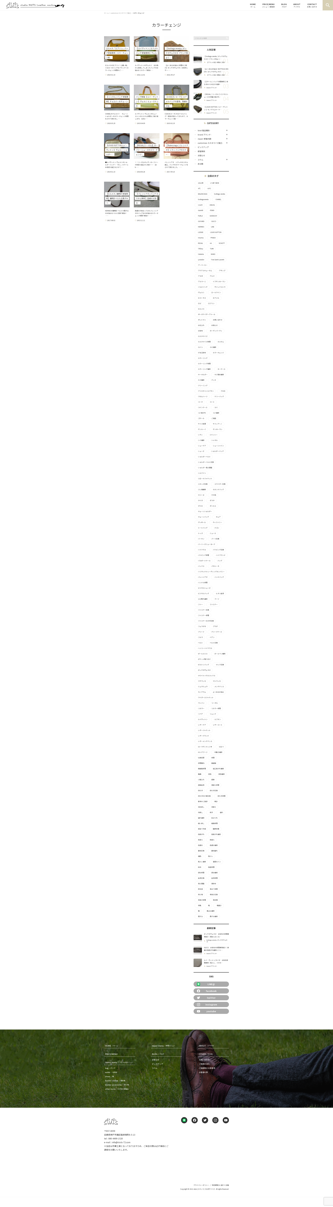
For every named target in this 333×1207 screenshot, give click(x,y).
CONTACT (312, 5)
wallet (111, 1072)
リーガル (214, 703)
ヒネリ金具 (219, 593)
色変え (200, 840)
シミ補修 (200, 440)
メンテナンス (218, 686)
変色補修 (221, 774)
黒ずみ (200, 916)
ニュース (212, 533)
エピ (199, 303)
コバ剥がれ (201, 413)
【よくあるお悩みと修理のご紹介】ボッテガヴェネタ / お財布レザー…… (176, 67)
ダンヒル (212, 506)
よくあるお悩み (217, 692)
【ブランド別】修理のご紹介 (216, 62)
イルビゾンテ (202, 287)
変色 (209, 774)
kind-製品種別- (204, 130)
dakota (211, 205)
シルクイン (201, 473)
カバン (200, 347)
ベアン (211, 637)
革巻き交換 (213, 894)
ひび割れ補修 (202, 599)
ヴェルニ (200, 292)
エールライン (215, 292)
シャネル (214, 440)
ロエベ (220, 747)
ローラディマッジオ (204, 747)
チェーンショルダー (204, 511)
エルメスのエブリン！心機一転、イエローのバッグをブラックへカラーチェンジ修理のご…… (117, 67)
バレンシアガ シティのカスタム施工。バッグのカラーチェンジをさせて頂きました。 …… (176, 164)
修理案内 (200, 763)
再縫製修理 (201, 769)
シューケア (201, 446)
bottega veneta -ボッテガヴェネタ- (216, 940)
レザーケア (201, 725)
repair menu (163, 1045)
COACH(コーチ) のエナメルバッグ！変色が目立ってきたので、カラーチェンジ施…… (176, 116)
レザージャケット (203, 730)
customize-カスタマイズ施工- (210, 143)
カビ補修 (212, 347)
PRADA (212, 238)
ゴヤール (200, 418)
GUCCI (213, 221)
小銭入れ (200, 779)
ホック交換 (219, 665)
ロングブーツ (202, 752)
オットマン (201, 320)
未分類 (200, 164)
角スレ (210, 856)
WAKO (212, 254)
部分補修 (214, 873)
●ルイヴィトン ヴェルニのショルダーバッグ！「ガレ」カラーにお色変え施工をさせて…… (117, 164)
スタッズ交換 (202, 484)
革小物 (200, 894)
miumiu (200, 238)
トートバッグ (202, 528)
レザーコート (216, 725)
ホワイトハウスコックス (206, 675)
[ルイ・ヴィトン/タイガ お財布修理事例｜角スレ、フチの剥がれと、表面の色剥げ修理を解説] (198, 963)
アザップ (221, 270)
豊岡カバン (216, 862)
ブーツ (216, 599)
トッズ (200, 533)
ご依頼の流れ (204, 1064)
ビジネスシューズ (203, 588)
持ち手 (200, 790)
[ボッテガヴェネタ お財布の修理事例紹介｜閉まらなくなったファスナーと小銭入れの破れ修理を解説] (198, 937)
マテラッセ (201, 681)
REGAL (200, 243)
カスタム (220, 342)
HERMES (200, 227)
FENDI (211, 210)
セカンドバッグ (217, 489)
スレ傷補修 (201, 489)
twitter (211, 997)
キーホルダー (202, 374)
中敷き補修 (217, 752)
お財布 (200, 331)
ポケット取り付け (204, 659)
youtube (200, 260)
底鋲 (212, 779)
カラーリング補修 (204, 369)
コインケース (202, 407)
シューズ (200, 451)
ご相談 (213, 418)
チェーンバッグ (203, 517)
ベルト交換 (213, 643)
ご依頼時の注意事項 (207, 1068)
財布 (199, 867)
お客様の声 (203, 1072)
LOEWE (200, 232)
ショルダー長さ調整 (204, 467)
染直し (200, 812)
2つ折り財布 (214, 183)
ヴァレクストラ (219, 287)
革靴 (199, 905)
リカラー (200, 708)
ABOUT (296, 5)
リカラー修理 (215, 708)
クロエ (222, 391)
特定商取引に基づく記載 (220, 1185)
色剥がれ (200, 834)
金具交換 (200, 878)
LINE (212, 227)
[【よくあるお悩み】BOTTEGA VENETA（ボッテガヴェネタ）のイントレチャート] (198, 71)
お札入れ (200, 325)
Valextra (200, 254)
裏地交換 (200, 851)
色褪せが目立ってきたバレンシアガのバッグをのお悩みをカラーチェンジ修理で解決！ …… (146, 213)
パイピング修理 (203, 555)
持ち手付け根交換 (204, 796)
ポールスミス (202, 654)
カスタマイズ (202, 336)
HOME (253, 5)
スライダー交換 (219, 484)
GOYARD (200, 221)
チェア (217, 517)
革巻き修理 (201, 900)
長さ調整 (200, 883)
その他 (213, 495)
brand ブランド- (212, 87)
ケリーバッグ (218, 396)
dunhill (200, 210)
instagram (211, 1004)
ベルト (200, 643)
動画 (199, 774)
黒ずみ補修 (213, 916)
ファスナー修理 (203, 615)
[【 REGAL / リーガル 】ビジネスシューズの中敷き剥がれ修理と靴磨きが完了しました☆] (198, 97)
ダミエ (200, 506)
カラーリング (202, 358)
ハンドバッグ (218, 577)
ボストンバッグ (203, 665)
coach (200, 205)
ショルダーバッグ (217, 451)
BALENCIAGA (202, 194)
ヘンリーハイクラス (204, 648)
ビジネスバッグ (203, 593)
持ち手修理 (220, 796)
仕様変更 (200, 758)
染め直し (200, 807)
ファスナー (213, 604)
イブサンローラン (218, 281)
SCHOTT (221, 243)
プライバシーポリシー (201, 1185)
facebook (211, 990)
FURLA (200, 216)
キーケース (220, 369)
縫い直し (200, 823)
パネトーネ (214, 566)
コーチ (200, 402)
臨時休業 (215, 829)
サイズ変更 (201, 424)
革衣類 (214, 900)
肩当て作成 (201, 829)
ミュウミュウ (202, 686)
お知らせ (201, 155)
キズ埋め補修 (218, 374)
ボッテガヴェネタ (204, 670)
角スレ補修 (201, 862)
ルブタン (217, 719)
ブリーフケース (216, 632)
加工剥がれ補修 (217, 769)
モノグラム (201, 692)
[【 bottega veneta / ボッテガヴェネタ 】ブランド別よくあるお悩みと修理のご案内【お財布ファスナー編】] (198, 59)
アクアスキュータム (204, 270)
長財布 (213, 883)
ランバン (200, 703)
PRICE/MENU (268, 5)
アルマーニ (201, 281)
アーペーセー (202, 265)
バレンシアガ (202, 577)
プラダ (214, 626)
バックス (200, 566)
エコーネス (201, 298)
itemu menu (119, 1062)
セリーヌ (200, 495)
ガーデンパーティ (215, 331)
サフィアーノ (216, 424)
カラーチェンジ (217, 353)
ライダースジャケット (205, 697)
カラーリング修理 (204, 363)
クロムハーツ (202, 396)
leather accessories (117, 1084)
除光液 (200, 889)
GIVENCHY (212, 216)
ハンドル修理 (202, 582)
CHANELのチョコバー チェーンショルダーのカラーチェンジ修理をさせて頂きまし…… (117, 116)
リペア (200, 714)
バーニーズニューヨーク (206, 544)
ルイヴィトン (202, 719)
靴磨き (218, 905)
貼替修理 (210, 867)
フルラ (200, 637)
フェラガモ (201, 626)
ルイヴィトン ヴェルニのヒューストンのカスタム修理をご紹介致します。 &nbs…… (146, 116)
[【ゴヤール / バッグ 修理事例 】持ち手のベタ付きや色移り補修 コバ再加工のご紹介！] (198, 84)
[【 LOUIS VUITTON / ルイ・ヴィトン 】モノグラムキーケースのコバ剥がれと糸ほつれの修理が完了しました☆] (198, 109)
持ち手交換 (213, 790)
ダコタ (211, 500)
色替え (211, 840)
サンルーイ (201, 429)
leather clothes (115, 1080)
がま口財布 (201, 353)
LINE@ (211, 984)
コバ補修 (215, 413)
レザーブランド (203, 736)
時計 (215, 801)
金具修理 (214, 878)
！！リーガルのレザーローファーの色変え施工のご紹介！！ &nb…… (146, 164)
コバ (215, 407)
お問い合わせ (216, 320)
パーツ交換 (214, 539)
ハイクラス (201, 550)
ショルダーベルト (204, 457)
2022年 (200, 183)
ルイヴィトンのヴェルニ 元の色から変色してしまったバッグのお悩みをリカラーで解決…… (146, 67)
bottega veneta (219, 194)
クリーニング (202, 385)
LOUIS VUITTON (215, 232)
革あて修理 (213, 889)
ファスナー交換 (203, 610)
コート (211, 402)
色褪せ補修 (213, 845)
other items (117, 1089)
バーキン (200, 539)
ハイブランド (219, 555)
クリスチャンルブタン (205, 391)
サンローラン (216, 429)
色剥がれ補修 (215, 834)
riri (210, 243)
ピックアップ (203, 147)
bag (110, 1068)
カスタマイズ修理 (204, 342)
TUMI (211, 249)
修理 (212, 758)
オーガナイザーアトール (206, 314)
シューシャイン (217, 446)
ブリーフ (200, 632)
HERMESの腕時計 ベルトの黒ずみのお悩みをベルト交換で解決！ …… (117, 213)
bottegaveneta (203, 199)
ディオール (201, 522)
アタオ (200, 276)
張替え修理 (214, 785)
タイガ (200, 500)
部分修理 (200, 873)
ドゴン (216, 528)
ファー (200, 604)
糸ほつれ (214, 818)
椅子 (210, 812)
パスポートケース (203, 561)
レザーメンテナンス (204, 741)
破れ (220, 812)
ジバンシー (212, 435)
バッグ (219, 561)
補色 (199, 856)
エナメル (215, 298)
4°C (199, 188)
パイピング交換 (217, 550)
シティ (200, 435)
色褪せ (200, 845)
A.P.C (208, 188)
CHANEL (217, 199)
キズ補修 (200, 380)
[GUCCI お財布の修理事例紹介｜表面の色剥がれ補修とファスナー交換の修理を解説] (198, 950)
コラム (200, 159)
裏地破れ (214, 851)
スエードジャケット (204, 478)
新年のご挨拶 (202, 801)
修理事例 (201, 151)
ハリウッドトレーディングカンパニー (211, 571)
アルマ (211, 276)
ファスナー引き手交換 (205, 621)
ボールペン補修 (219, 654)
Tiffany (200, 249)
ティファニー (216, 522)
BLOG (284, 5)
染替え (213, 807)
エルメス (200, 309)
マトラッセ (216, 681)
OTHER (206, 1054)
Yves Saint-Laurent (217, 260)
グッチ (213, 380)
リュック (212, 714)
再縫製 (213, 763)
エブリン (210, 303)
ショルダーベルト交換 (205, 462)
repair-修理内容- (205, 138)
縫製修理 (214, 823)
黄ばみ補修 (209, 911)
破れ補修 (200, 818)
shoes (109, 1076)
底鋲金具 (200, 785)
